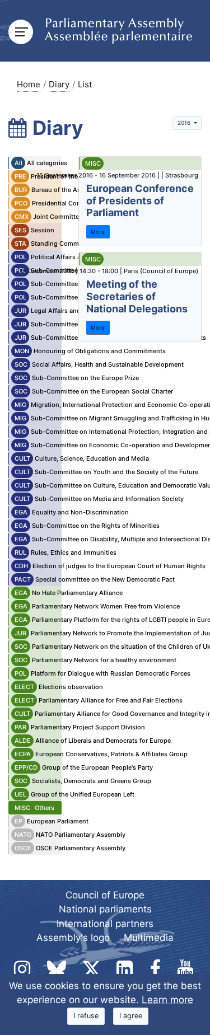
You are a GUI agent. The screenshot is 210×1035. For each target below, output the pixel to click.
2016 (185, 122)
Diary (59, 84)
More (98, 231)
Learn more (167, 999)
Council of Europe (105, 895)
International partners (105, 923)
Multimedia (149, 937)
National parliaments (105, 909)
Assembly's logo (73, 937)
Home (28, 84)
